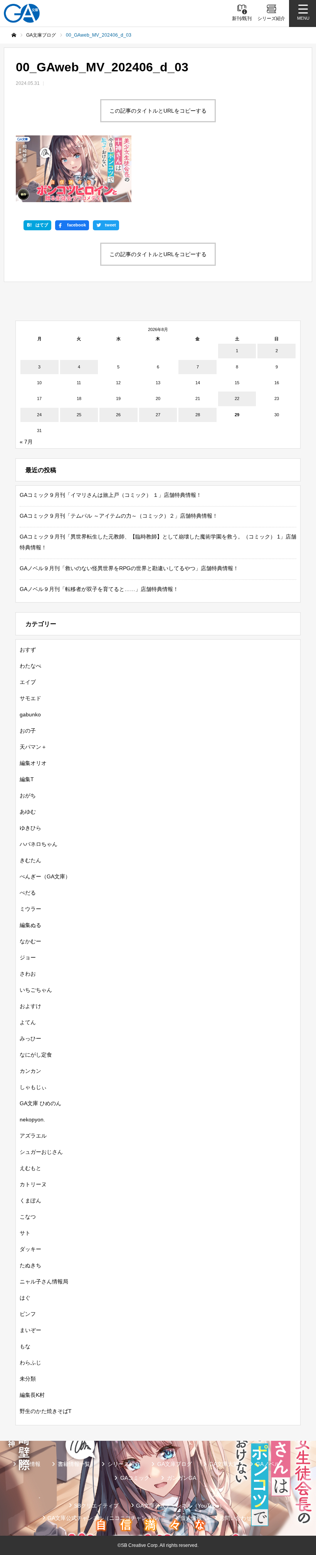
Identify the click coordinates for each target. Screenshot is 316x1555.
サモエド (30, 698)
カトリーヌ (33, 1184)
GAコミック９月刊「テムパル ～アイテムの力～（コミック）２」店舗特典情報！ (119, 516)
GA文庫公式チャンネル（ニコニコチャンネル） (105, 1518)
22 (237, 398)
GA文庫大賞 (224, 1464)
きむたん (30, 860)
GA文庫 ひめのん (40, 1103)
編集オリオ (33, 763)
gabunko (30, 714)
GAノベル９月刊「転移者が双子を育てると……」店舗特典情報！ (99, 589)
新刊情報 (29, 1464)
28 (197, 414)
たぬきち (30, 1265)
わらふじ (30, 1362)
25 (79, 414)
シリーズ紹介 (124, 1464)
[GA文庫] (22, 13)
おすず (28, 650)
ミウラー (30, 909)
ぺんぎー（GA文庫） (45, 876)
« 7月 (26, 442)
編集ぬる (30, 925)
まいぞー (30, 1330)
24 (39, 414)
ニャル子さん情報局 (44, 1281)
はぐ (25, 1298)
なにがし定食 (36, 1055)
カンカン (30, 1071)
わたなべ (30, 666)
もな (25, 1346)
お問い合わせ (235, 1518)
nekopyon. (32, 1119)
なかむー (30, 941)
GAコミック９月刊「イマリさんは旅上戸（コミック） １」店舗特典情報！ (111, 495)
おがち (28, 795)
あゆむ (28, 812)
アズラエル (33, 1136)
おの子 (28, 731)
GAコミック (135, 1478)
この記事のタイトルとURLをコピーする (158, 111)
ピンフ (28, 1314)
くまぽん (30, 1200)
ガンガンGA (181, 1478)
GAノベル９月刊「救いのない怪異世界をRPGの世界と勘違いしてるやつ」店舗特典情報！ (129, 568)
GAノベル (268, 1464)
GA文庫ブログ (174, 1464)
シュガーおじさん (41, 1152)
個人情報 (191, 1518)
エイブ (28, 682)
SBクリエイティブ (96, 1506)
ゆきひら (30, 828)
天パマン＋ (33, 747)
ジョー (28, 957)
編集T (27, 779)
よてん (28, 1022)
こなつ (28, 1217)
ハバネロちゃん (38, 844)
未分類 (28, 1379)
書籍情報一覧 (74, 1464)
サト (25, 1233)
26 (118, 414)
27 (158, 414)
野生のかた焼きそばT (46, 1411)
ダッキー (30, 1249)
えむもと (30, 1168)
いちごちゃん (36, 990)
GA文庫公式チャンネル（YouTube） (180, 1506)
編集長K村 (32, 1395)
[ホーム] (14, 35)
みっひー (30, 1038)
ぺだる (28, 893)
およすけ (30, 1006)
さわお (28, 974)
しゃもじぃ (33, 1087)
